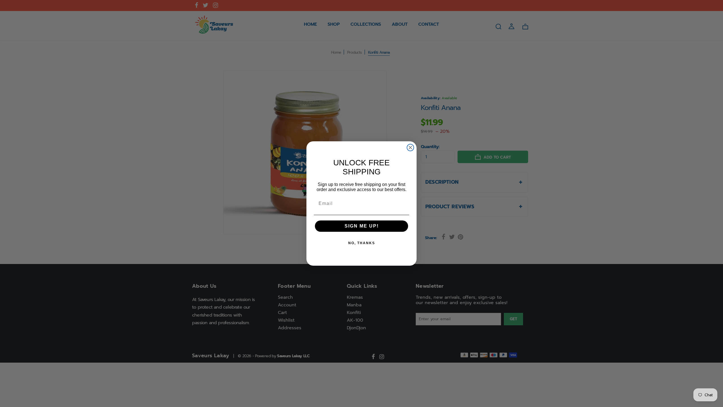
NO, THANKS (361, 243)
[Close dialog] (410, 147)
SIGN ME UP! (362, 226)
